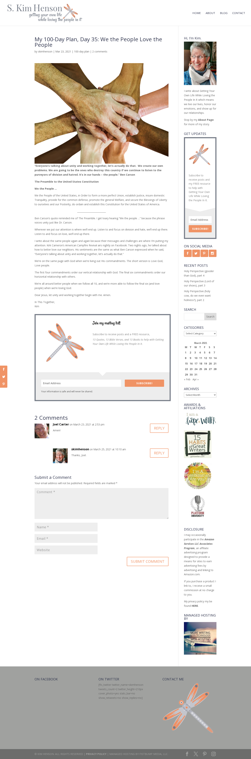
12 (205, 358)
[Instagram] (213, 754)
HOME (196, 13)
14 (215, 358)
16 (191, 363)
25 (200, 369)
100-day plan (81, 51)
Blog (223, 13)
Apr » (196, 379)
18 (200, 363)
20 (210, 363)
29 (186, 374)
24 (195, 369)
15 (186, 363)
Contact (238, 13)
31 (195, 374)
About (210, 13)
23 (191, 369)
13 (210, 358)
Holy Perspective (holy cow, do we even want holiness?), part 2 (197, 295)
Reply (159, 428)
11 (200, 358)
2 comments (99, 51)
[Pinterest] (204, 754)
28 (215, 369)
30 (191, 374)
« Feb (187, 379)
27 (210, 369)
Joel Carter (61, 424)
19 (205, 363)
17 (195, 363)
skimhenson (45, 51)
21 (215, 363)
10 (195, 358)
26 (205, 369)
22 (186, 369)
